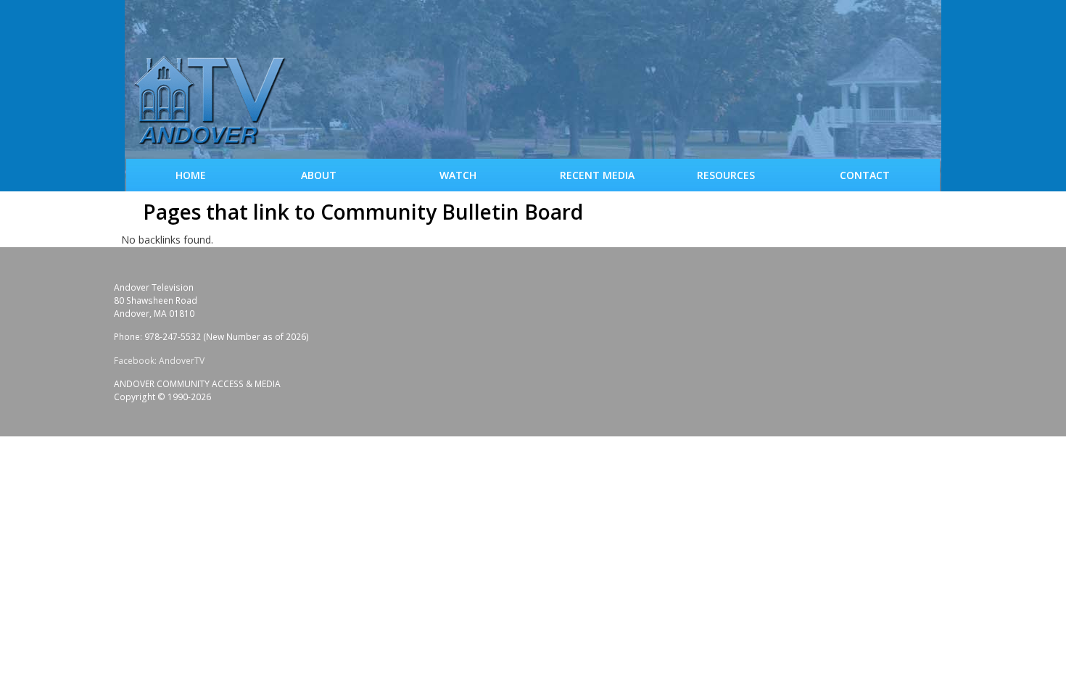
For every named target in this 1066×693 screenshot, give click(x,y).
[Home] (215, 101)
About (318, 175)
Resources (726, 175)
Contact (865, 175)
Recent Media (597, 175)
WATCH (457, 175)
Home (190, 175)
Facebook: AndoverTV (159, 360)
